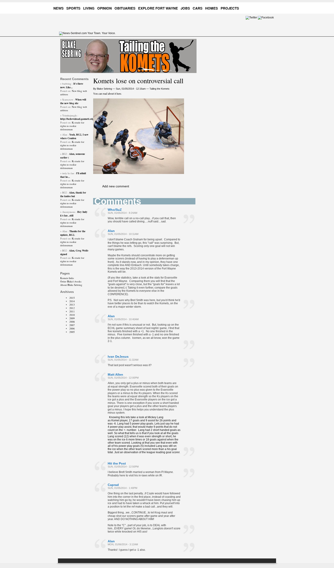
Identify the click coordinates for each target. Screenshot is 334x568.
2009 (72, 318)
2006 (72, 328)
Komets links (67, 278)
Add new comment (115, 186)
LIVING (89, 8)
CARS (197, 8)
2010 (72, 315)
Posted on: (66, 91)
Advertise (254, 7)
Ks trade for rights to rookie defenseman (72, 126)
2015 (72, 297)
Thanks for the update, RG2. (72, 233)
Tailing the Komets (159, 88)
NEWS (58, 8)
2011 (72, 311)
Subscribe (271, 7)
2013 (72, 304)
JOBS (185, 8)
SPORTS (73, 8)
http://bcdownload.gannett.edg (77, 119)
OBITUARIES (125, 8)
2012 (72, 308)
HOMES (211, 8)
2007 (72, 325)
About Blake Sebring (71, 285)
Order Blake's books (70, 281)
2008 (72, 321)
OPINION (104, 8)
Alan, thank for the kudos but (73, 194)
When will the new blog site (73, 101)
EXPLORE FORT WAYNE (158, 8)
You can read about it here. (107, 93)
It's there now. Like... (71, 85)
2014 (72, 301)
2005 (72, 332)
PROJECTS (230, 8)
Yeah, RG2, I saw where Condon (74, 136)
